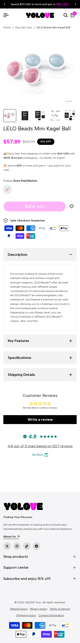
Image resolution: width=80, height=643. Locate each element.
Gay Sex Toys (23, 27)
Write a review (40, 419)
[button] (71, 206)
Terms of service (60, 608)
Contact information (51, 615)
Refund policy (19, 608)
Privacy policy (38, 608)
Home (7, 27)
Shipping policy (26, 615)
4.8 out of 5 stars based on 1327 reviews (40, 446)
